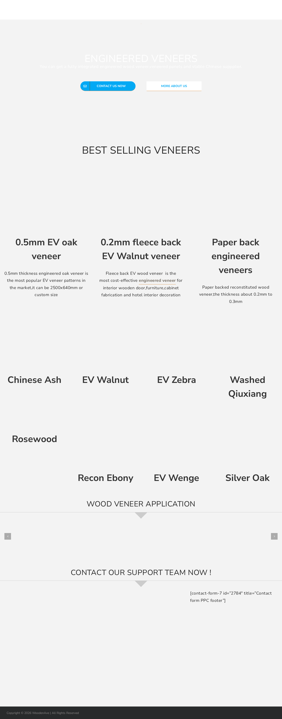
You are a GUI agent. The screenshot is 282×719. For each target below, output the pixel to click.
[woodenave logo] (37, 8)
